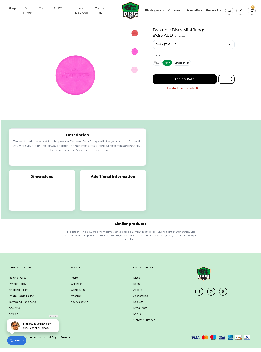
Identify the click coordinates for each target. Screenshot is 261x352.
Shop (12, 8)
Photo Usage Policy (21, 295)
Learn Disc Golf (81, 10)
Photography (154, 10)
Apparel (138, 289)
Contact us (101, 10)
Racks (137, 314)
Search (226, 6)
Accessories (140, 295)
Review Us (213, 10)
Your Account (79, 302)
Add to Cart (185, 79)
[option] (76, 72)
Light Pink (182, 62)
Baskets (138, 302)
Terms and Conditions (22, 302)
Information (193, 10)
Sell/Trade (61, 8)
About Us (14, 308)
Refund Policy (17, 277)
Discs (136, 277)
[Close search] (241, 6)
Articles (13, 314)
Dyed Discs (140, 308)
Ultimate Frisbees (144, 320)
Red (157, 62)
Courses (174, 10)
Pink (167, 62)
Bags (136, 283)
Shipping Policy (18, 289)
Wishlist (76, 295)
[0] (252, 10)
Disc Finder (27, 10)
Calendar (76, 283)
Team (43, 8)
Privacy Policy (17, 283)
